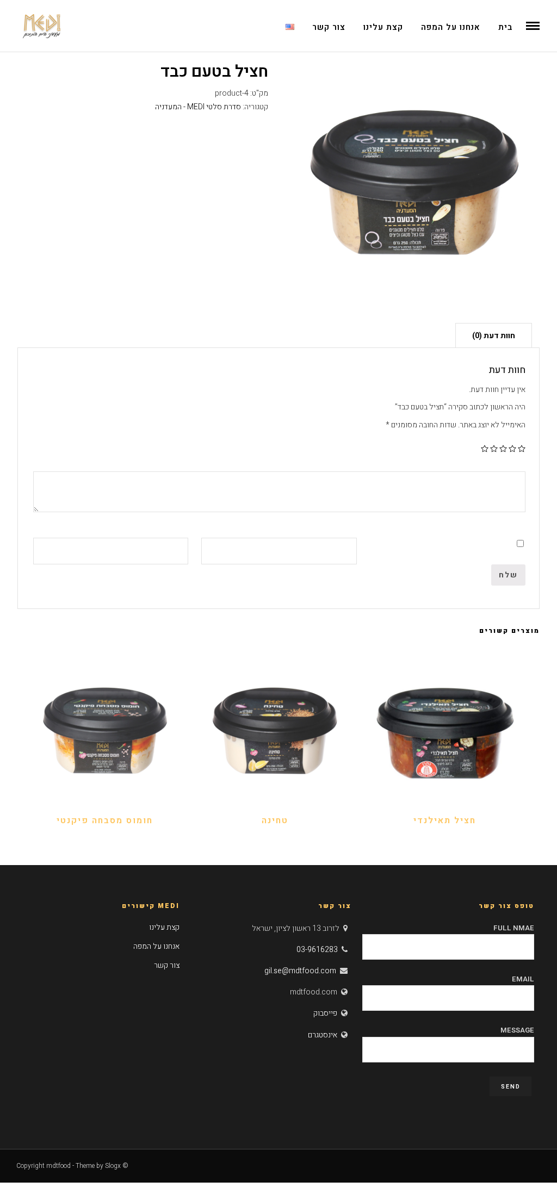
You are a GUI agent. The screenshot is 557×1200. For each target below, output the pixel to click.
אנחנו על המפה (450, 27)
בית (505, 27)
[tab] (493, 335)
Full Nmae (513, 928)
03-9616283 (317, 949)
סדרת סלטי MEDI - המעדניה (198, 107)
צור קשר (328, 27)
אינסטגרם (322, 1035)
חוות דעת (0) (493, 335)
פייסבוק (325, 1013)
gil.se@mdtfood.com (300, 971)
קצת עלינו (383, 27)
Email (523, 979)
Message (517, 1030)
